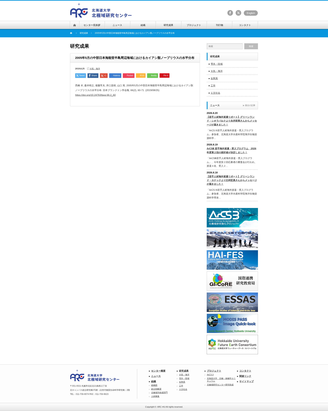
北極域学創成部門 (159, 392)
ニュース (156, 376)
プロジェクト (214, 370)
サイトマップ (246, 381)
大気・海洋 (95, 69)
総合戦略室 (156, 389)
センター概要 (158, 370)
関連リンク (245, 376)
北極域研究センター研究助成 (220, 385)
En (251, 13)
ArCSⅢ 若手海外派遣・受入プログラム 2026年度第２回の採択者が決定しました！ (231, 150)
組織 (153, 381)
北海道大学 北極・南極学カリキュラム (221, 379)
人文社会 (215, 93)
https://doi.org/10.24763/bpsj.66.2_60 (95, 95)
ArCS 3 (210, 374)
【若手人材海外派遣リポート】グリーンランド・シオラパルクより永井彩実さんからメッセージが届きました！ (232, 121)
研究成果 (184, 370)
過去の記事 (249, 105)
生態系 (214, 78)
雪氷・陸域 (217, 64)
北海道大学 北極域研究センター (101, 10)
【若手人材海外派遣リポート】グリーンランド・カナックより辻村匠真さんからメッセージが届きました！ (232, 180)
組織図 (154, 385)
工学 (213, 85)
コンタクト (245, 370)
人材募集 (155, 396)
